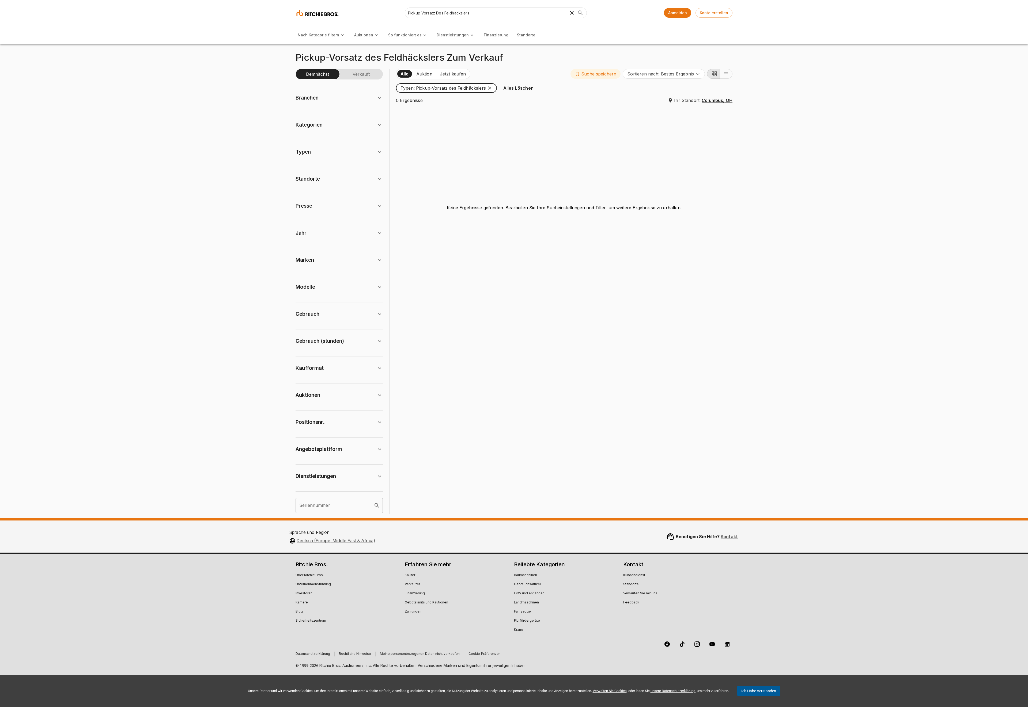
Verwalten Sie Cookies (610, 691)
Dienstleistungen (453, 35)
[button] (595, 74)
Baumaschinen (525, 575)
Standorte (526, 35)
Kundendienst (634, 575)
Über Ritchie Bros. (310, 575)
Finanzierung (496, 35)
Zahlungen (413, 611)
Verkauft (361, 74)
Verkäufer (412, 584)
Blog (299, 611)
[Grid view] (713, 74)
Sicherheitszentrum (311, 620)
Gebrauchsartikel (527, 584)
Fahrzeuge (522, 611)
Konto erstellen (714, 12)
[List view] (726, 74)
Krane (518, 630)
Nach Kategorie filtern (318, 35)
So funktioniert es (405, 35)
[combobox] (664, 74)
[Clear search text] (572, 13)
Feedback (631, 602)
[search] (377, 505)
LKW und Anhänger (529, 593)
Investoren (304, 593)
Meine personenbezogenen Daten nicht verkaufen (420, 654)
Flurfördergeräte (527, 620)
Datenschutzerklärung (313, 654)
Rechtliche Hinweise (355, 654)
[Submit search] (580, 13)
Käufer (410, 575)
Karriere (302, 602)
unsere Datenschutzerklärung (673, 691)
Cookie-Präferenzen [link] (484, 654)
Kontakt (729, 536)
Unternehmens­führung (313, 584)
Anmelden (677, 12)
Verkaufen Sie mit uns (640, 593)
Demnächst (317, 74)
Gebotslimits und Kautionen (426, 602)
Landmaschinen (526, 602)
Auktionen (363, 35)
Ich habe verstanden (758, 691)
